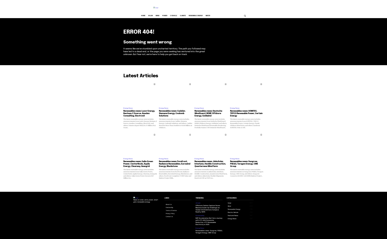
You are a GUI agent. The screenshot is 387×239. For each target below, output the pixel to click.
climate (198, 203)
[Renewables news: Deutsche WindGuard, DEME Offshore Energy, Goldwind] (211, 93)
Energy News (128, 108)
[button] (244, 15)
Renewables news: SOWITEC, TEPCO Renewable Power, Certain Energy (246, 113)
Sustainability (200, 215)
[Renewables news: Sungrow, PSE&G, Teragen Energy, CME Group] (247, 144)
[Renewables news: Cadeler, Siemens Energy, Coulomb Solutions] (175, 93)
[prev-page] (124, 182)
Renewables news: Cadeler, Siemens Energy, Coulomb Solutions (172, 113)
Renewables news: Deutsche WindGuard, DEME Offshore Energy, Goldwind (208, 113)
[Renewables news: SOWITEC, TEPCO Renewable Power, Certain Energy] (247, 93)
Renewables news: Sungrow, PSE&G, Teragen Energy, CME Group (244, 163)
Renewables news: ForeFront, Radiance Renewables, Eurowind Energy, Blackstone (174, 163)
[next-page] (262, 182)
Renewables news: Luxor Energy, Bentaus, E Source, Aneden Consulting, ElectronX (139, 113)
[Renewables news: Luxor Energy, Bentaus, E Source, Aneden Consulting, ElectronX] (140, 93)
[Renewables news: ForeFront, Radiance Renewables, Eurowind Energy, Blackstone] (175, 144)
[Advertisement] (208, 7)
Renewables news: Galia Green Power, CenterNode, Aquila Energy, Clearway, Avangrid (138, 163)
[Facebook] (136, 206)
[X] (143, 206)
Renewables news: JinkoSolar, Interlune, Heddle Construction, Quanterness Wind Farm (210, 163)
